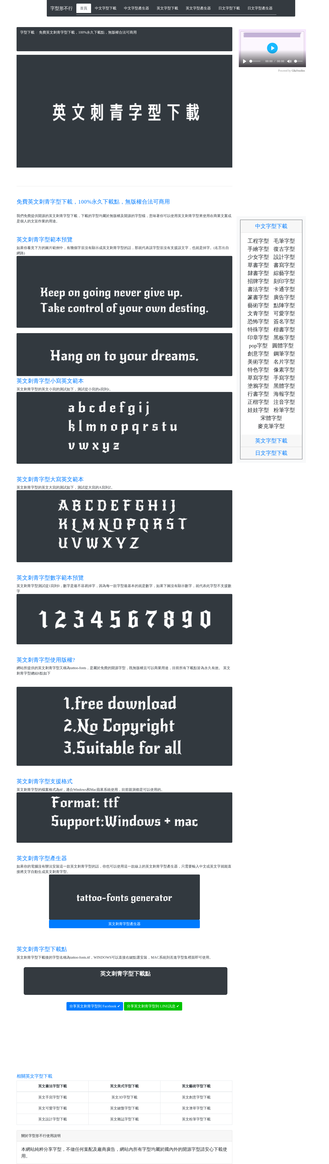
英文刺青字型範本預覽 (45, 239)
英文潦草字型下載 (196, 1108)
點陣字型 (284, 305)
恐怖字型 (258, 321)
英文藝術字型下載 (196, 1086)
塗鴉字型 (258, 386)
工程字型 (258, 241)
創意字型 (258, 354)
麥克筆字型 (271, 426)
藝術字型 (258, 305)
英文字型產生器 (198, 8)
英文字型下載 (167, 8)
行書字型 (258, 394)
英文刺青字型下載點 (42, 949)
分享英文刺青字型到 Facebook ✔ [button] (94, 1006)
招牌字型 (258, 281)
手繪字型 (258, 249)
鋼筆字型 (284, 354)
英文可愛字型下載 (52, 1108)
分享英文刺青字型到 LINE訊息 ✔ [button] (153, 1006)
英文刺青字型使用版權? (46, 660)
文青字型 (258, 313)
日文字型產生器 (260, 8)
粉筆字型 (284, 410)
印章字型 (258, 337)
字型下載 (27, 32)
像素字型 (284, 370)
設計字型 (284, 257)
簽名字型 (284, 321)
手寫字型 (284, 378)
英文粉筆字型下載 (196, 1119)
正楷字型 (258, 402)
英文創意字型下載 (196, 1097)
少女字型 (258, 257)
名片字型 (284, 362)
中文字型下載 (105, 8)
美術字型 (258, 362)
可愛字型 (284, 313)
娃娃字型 (258, 410)
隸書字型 (258, 273)
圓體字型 (283, 346)
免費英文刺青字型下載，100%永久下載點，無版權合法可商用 (93, 202)
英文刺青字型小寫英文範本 (50, 381)
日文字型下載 (229, 8)
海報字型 (284, 394)
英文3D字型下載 (124, 1097)
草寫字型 (258, 378)
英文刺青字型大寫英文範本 (50, 479)
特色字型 (258, 370)
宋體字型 (271, 418)
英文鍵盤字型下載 (124, 1108)
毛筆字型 (284, 241)
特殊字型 (258, 329)
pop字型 (258, 346)
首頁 (83, 8)
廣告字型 (284, 297)
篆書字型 (258, 297)
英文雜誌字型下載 (124, 1119)
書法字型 (258, 289)
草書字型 (258, 265)
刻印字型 (284, 281)
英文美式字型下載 (124, 1086)
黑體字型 (284, 386)
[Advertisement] (124, 42)
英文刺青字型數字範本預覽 (50, 578)
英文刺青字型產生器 (42, 858)
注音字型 (284, 402)
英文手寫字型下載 (52, 1097)
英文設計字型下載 (52, 1119)
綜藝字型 (284, 273)
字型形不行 (61, 8)
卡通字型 (284, 289)
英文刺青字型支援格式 (45, 781)
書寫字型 (284, 265)
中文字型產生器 (136, 8)
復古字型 (284, 249)
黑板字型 (284, 337)
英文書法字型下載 (52, 1086)
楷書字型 (284, 329)
